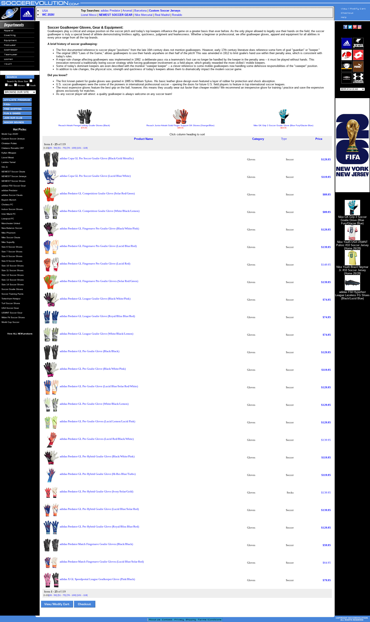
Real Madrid (162, 14)
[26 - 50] (53, 148)
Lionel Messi (89, 14)
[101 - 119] (82, 148)
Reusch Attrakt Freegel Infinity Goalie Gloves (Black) (84, 125)
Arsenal (127, 10)
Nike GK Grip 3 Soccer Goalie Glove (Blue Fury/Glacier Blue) (283, 125)
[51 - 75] (62, 148)
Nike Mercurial (143, 14)
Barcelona (140, 10)
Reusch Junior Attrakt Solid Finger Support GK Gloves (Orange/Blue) (180, 125)
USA (45, 10)
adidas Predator (110, 10)
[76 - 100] (71, 148)
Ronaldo (177, 14)
